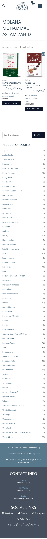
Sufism (5, 387)
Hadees (5, 231)
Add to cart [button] (11, 103)
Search (38, 135)
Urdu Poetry (7, 428)
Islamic (5, 253)
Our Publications (9, 307)
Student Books (8, 383)
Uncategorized (8, 419)
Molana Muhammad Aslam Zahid (32, 98)
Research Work (8, 343)
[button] (3, 6)
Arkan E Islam (8, 159)
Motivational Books (10, 293)
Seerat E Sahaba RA (10, 356)
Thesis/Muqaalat (9, 410)
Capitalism (6, 182)
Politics (5, 325)
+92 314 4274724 (23, 482)
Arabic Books (7, 155)
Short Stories (7, 369)
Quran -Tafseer (8, 338)
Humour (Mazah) (9, 244)
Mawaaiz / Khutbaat (10, 285)
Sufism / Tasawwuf (10, 392)
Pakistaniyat (7, 311)
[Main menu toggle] (40, 6)
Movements (7, 298)
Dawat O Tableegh (9, 199)
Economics (6, 208)
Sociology (6, 378)
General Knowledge (10, 222)
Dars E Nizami (8, 195)
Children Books (8, 186)
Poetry (5, 320)
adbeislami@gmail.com (23, 498)
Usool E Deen (7, 437)
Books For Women (10, 168)
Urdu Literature (8, 423)
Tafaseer (5, 401)
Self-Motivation (8, 365)
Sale (4, 347)
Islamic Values (8, 258)
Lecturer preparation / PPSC (13, 276)
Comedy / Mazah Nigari (12, 191)
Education (6, 213)
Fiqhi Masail (7, 217)
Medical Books (8, 289)
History (5, 235)
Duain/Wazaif (7, 204)
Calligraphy (7, 177)
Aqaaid (5, 150)
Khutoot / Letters (9, 262)
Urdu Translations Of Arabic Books (16, 432)
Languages (6, 267)
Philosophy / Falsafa (10, 316)
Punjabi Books (8, 329)
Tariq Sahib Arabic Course (13, 405)
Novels (5, 302)
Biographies (7, 164)
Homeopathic (8, 240)
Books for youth (9, 173)
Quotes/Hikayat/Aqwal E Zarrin (14, 334)
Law (4, 271)
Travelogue (6, 414)
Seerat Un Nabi (8, 361)
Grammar (6, 226)
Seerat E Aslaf (7, 352)
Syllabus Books (8, 396)
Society (5, 374)
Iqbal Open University (11, 249)
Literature (6, 280)
